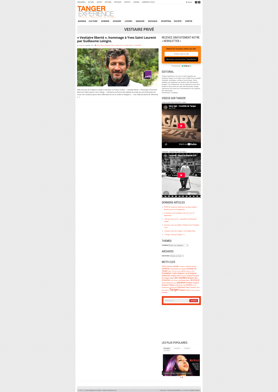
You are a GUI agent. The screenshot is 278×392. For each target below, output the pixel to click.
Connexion (163, 390)
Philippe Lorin (173, 285)
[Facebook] (196, 2)
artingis (176, 266)
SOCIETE (177, 21)
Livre (172, 280)
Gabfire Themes (195, 390)
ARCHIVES (166, 256)
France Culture (100, 45)
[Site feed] (199, 2)
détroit (183, 271)
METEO (99, 2)
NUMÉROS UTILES (148, 2)
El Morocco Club (189, 271)
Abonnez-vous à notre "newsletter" (181, 59)
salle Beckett (173, 287)
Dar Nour (174, 271)
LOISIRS (128, 21)
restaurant (165, 287)
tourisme (193, 290)
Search (189, 2)
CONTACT (127, 2)
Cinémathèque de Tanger (177, 269)
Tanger (174, 289)
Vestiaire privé (118, 45)
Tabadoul (193, 287)
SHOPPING (166, 21)
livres (175, 280)
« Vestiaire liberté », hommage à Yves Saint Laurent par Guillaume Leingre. (116, 39)
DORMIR (105, 21)
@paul (80, 45)
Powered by (176, 66)
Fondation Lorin (169, 273)
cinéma (165, 268)
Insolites (183, 276)
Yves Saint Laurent (128, 45)
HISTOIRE (108, 2)
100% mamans (167, 266)
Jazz (172, 278)
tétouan (198, 290)
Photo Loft (182, 285)
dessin (179, 271)
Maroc (188, 280)
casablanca (182, 266)
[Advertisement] (181, 323)
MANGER (140, 21)
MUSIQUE (152, 21)
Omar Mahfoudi (167, 283)
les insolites (181, 277)
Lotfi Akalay (182, 280)
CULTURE (93, 21)
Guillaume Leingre (109, 45)
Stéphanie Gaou (183, 287)
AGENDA (136, 2)
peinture (181, 282)
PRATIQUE (117, 2)
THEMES (165, 245)
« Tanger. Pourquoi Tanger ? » (174, 234)
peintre (175, 283)
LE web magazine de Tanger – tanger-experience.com (99, 390)
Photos (189, 285)
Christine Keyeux (191, 266)
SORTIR (188, 21)
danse (169, 271)
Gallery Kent (176, 276)
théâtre (188, 290)
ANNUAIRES (81, 2)
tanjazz (182, 290)
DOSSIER (117, 21)
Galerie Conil (183, 273)
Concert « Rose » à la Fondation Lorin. (177, 373)
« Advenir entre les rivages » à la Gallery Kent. (180, 231)
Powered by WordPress (174, 390)
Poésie (194, 285)
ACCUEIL (91, 2)
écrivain (164, 292)
